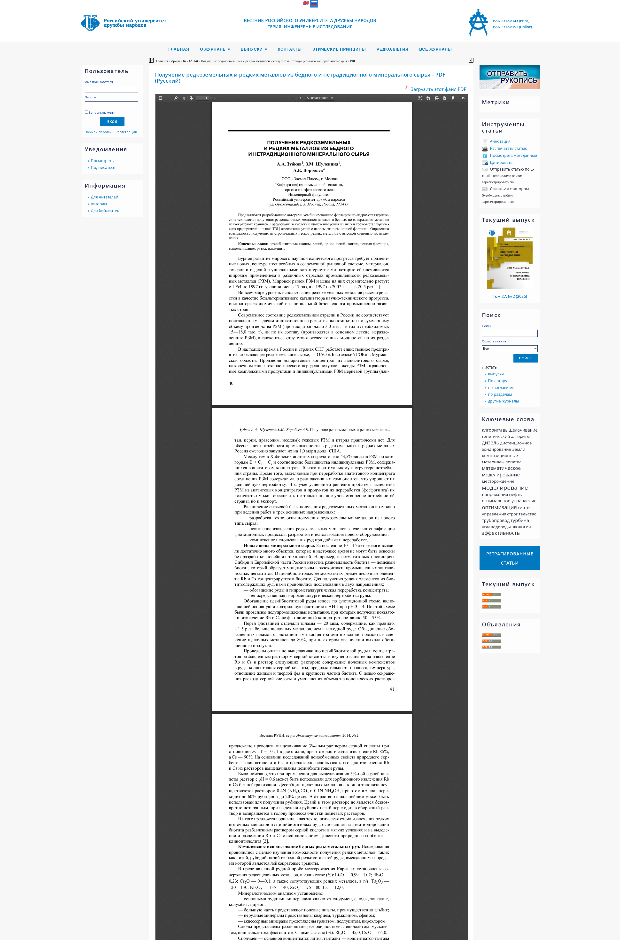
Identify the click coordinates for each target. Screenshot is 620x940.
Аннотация (500, 141)
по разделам (500, 394)
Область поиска (494, 341)
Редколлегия (393, 49)
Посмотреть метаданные (513, 155)
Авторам (99, 203)
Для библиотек (105, 210)
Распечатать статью (508, 148)
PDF (353, 61)
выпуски (496, 374)
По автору (497, 380)
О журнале (213, 49)
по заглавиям (501, 387)
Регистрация (126, 132)
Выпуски (252, 49)
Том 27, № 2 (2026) (510, 296)
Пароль (90, 97)
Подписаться (103, 167)
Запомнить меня (102, 112)
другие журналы (503, 401)
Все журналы (435, 49)
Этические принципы (339, 49)
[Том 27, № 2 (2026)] (510, 288)
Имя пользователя (99, 82)
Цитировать (501, 162)
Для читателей (104, 197)
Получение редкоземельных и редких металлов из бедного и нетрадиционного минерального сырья (274, 61)
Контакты (290, 49)
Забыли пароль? (98, 132)
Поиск (486, 326)
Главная (178, 49)
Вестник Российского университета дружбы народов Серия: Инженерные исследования (310, 23)
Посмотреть (102, 160)
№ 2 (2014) (190, 61)
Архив (175, 61)
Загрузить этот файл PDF (438, 89)
